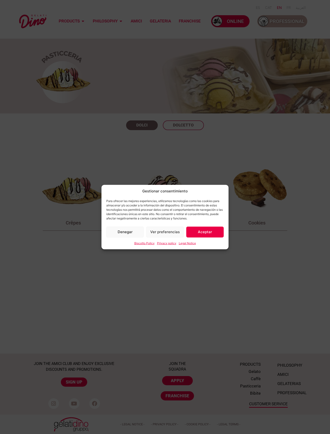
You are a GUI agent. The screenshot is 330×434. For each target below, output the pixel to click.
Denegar (125, 232)
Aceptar (205, 232)
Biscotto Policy (144, 243)
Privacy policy (166, 243)
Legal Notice (187, 243)
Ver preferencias (165, 232)
